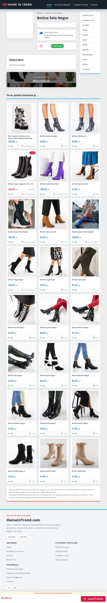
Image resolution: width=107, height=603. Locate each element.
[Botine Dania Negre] (22, 309)
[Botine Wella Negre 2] (22, 453)
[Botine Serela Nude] (54, 453)
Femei (84, 30)
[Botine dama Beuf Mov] (54, 166)
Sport (84, 40)
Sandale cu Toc (88, 20)
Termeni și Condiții (15, 569)
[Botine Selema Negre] (54, 118)
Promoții (11, 537)
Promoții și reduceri (15, 551)
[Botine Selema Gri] (85, 118)
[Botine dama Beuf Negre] (22, 214)
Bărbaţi (85, 49)
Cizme (84, 59)
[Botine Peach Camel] (85, 166)
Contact (10, 581)
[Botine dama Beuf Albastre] (85, 214)
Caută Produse (94, 598)
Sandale (85, 25)
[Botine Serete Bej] (85, 453)
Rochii (84, 64)
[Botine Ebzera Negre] (85, 309)
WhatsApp (58, 46)
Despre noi (11, 559)
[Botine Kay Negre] (22, 357)
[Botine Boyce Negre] (54, 405)
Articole (94, 5)
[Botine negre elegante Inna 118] (22, 166)
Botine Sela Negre (52, 17)
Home (9, 547)
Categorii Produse (81, 5)
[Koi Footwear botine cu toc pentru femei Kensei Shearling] (22, 118)
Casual (85, 35)
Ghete (84, 45)
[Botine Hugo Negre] (22, 262)
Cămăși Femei (61, 551)
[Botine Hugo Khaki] (54, 262)
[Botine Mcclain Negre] (85, 357)
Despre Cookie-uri (14, 577)
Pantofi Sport (87, 54)
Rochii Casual (61, 559)
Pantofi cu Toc (88, 15)
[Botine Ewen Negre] (54, 357)
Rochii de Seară (62, 547)
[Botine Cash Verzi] (85, 262)
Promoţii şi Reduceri (62, 5)
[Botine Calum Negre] (54, 309)
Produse (85, 69)
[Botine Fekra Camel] (54, 214)
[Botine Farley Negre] (85, 405)
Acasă (49, 5)
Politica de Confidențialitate (19, 573)
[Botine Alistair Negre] (22, 405)
